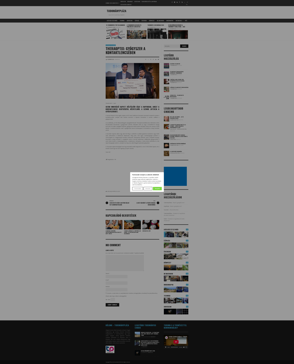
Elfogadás (157, 188)
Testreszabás (137, 188)
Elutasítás (147, 188)
